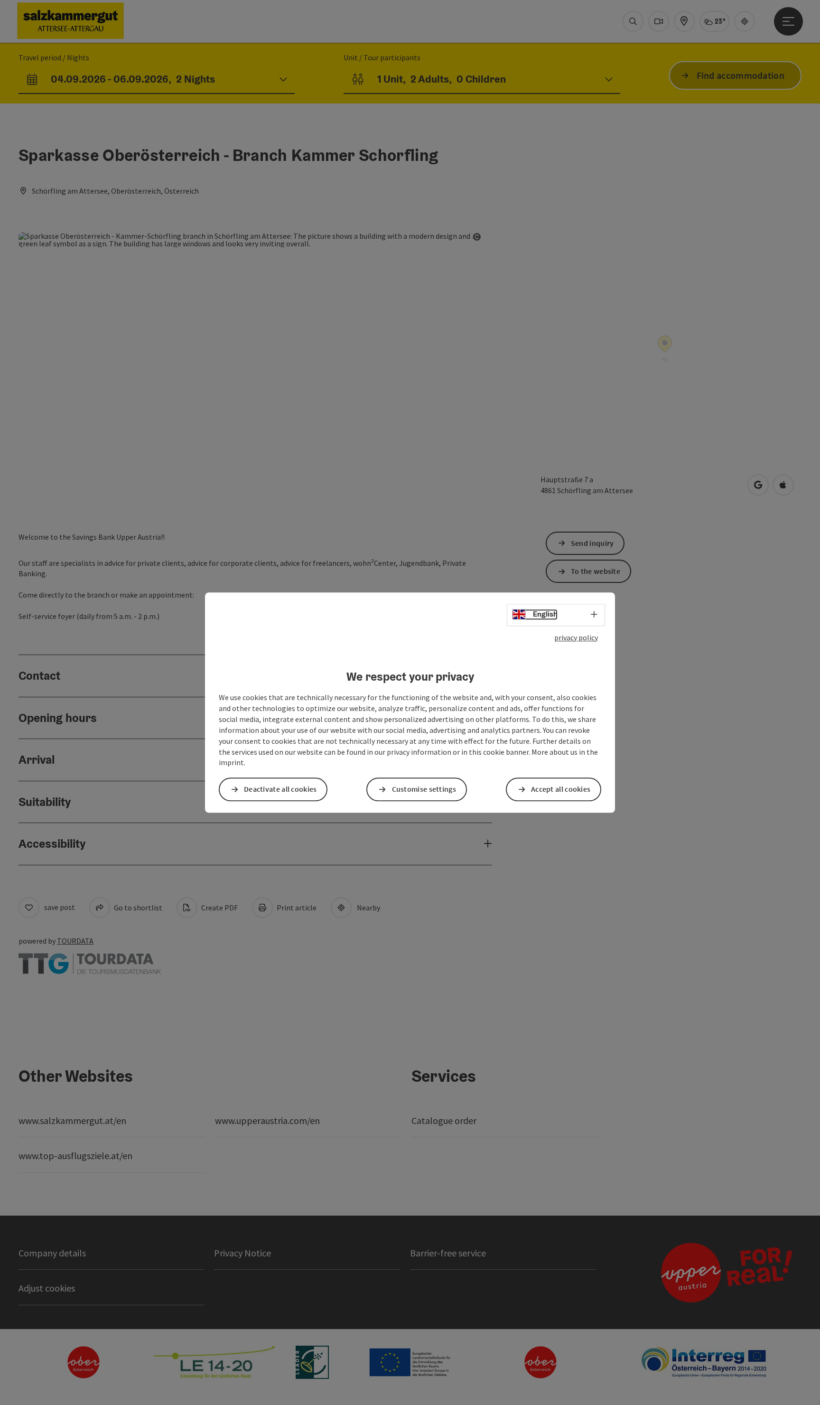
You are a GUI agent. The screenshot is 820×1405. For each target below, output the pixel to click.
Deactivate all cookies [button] (280, 789)
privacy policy (576, 637)
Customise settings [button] (424, 789)
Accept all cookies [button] (560, 789)
